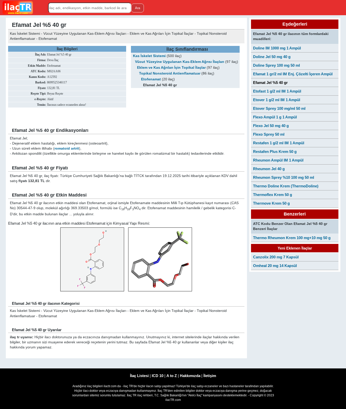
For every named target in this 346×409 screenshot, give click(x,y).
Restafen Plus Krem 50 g (275, 151)
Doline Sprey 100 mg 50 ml (276, 65)
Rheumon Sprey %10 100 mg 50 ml (283, 177)
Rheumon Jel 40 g (269, 169)
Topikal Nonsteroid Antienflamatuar (169, 73)
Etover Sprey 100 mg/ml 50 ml (279, 108)
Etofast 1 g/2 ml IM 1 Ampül (277, 91)
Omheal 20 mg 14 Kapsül (275, 265)
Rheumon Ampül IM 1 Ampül (278, 160)
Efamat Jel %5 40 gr (270, 82)
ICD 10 (157, 376)
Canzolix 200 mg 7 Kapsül (276, 257)
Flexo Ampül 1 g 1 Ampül (275, 117)
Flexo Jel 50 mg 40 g (271, 125)
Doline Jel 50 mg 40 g (272, 57)
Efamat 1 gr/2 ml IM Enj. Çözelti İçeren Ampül (293, 74)
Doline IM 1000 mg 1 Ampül (277, 48)
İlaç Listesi (139, 376)
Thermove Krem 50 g (271, 203)
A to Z (171, 376)
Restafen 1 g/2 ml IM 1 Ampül (278, 143)
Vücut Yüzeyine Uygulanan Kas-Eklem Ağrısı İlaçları (179, 62)
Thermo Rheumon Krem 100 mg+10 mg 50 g (292, 238)
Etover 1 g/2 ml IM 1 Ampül (276, 100)
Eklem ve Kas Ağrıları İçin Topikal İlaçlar (171, 67)
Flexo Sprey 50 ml (268, 134)
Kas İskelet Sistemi (149, 56)
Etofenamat (151, 79)
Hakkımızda (190, 376)
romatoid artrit (66, 148)
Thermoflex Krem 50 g (272, 194)
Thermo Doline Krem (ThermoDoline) (285, 186)
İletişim (209, 376)
